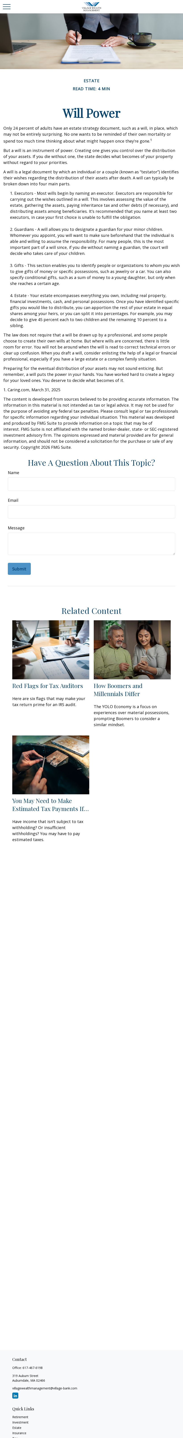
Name (13, 472)
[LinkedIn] (15, 1396)
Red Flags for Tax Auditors (47, 686)
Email (13, 500)
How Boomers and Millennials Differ (118, 690)
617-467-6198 (33, 1368)
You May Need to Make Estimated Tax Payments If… (50, 805)
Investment (20, 1422)
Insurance (19, 1433)
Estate (16, 1428)
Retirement (20, 1417)
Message (16, 528)
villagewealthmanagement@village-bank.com (44, 1388)
